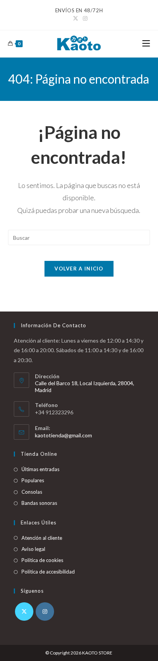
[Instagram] (45, 611)
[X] (24, 611)
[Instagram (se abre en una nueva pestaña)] (84, 18)
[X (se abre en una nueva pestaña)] (76, 18)
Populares (32, 480)
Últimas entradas (40, 469)
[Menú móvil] (146, 43)
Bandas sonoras (39, 503)
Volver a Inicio (79, 268)
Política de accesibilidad (48, 572)
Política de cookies (42, 560)
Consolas (31, 492)
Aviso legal (33, 549)
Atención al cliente (41, 538)
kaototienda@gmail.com (63, 435)
